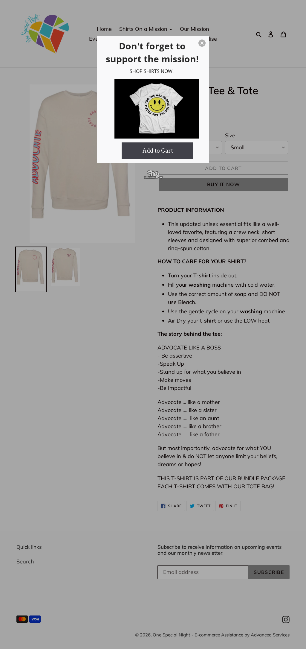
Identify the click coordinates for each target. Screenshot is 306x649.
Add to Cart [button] (157, 151)
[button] (202, 43)
